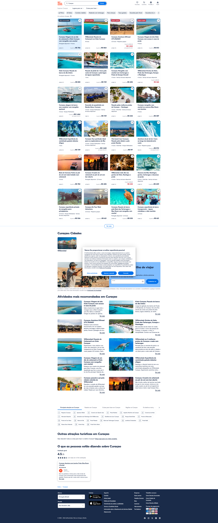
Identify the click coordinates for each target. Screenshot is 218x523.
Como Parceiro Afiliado (152, 503)
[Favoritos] (137, 2)
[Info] (70, 16)
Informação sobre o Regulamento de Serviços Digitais (118, 509)
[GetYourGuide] (60, 3)
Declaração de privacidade (94, 290)
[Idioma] (151, 2)
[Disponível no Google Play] (95, 497)
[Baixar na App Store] (95, 503)
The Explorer (137, 509)
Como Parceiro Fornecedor (153, 495)
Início (59, 487)
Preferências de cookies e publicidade (113, 503)
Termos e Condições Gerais (111, 506)
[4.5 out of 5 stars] (63, 458)
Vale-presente (137, 506)
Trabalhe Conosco (139, 498)
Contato (106, 495)
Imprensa (136, 503)
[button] (70, 34)
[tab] (70, 407)
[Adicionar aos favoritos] (79, 20)
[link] (70, 34)
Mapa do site (107, 512)
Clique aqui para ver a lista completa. (106, 439)
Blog (135, 501)
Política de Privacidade (110, 501)
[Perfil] (157, 2)
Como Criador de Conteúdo (150, 499)
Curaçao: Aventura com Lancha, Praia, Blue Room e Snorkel (74, 464)
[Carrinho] (144, 2)
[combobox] (81, 3)
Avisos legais (107, 498)
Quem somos (137, 495)
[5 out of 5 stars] (74, 467)
